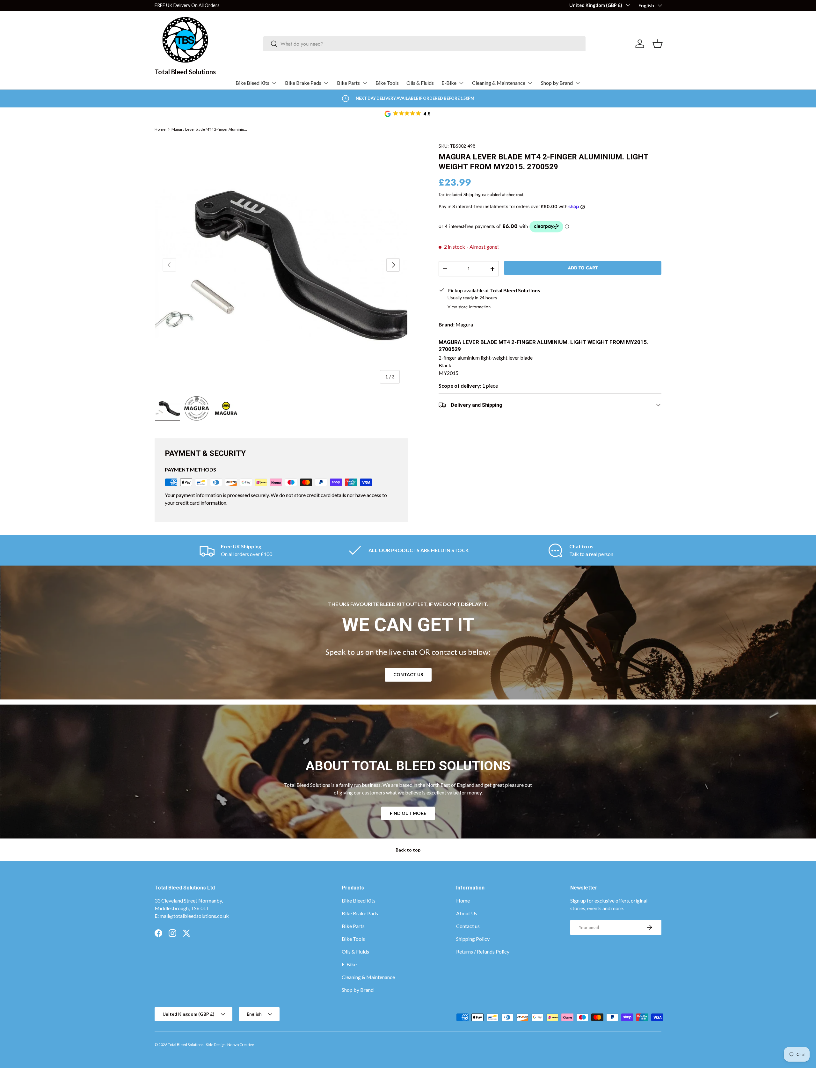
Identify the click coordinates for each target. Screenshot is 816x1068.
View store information (469, 307)
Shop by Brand (557, 83)
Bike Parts (348, 83)
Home (160, 129)
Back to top (408, 849)
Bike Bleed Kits (252, 83)
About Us (466, 913)
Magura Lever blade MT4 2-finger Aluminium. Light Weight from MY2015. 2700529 (209, 129)
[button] (408, 114)
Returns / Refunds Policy (482, 951)
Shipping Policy (473, 939)
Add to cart (583, 268)
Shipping (472, 194)
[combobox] (424, 43)
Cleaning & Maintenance (498, 83)
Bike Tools (387, 83)
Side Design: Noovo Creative (230, 1044)
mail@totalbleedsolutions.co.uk (194, 916)
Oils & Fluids (420, 83)
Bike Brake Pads (303, 83)
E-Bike (448, 83)
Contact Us (408, 674)
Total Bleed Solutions (186, 1044)
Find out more (408, 813)
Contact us (468, 926)
